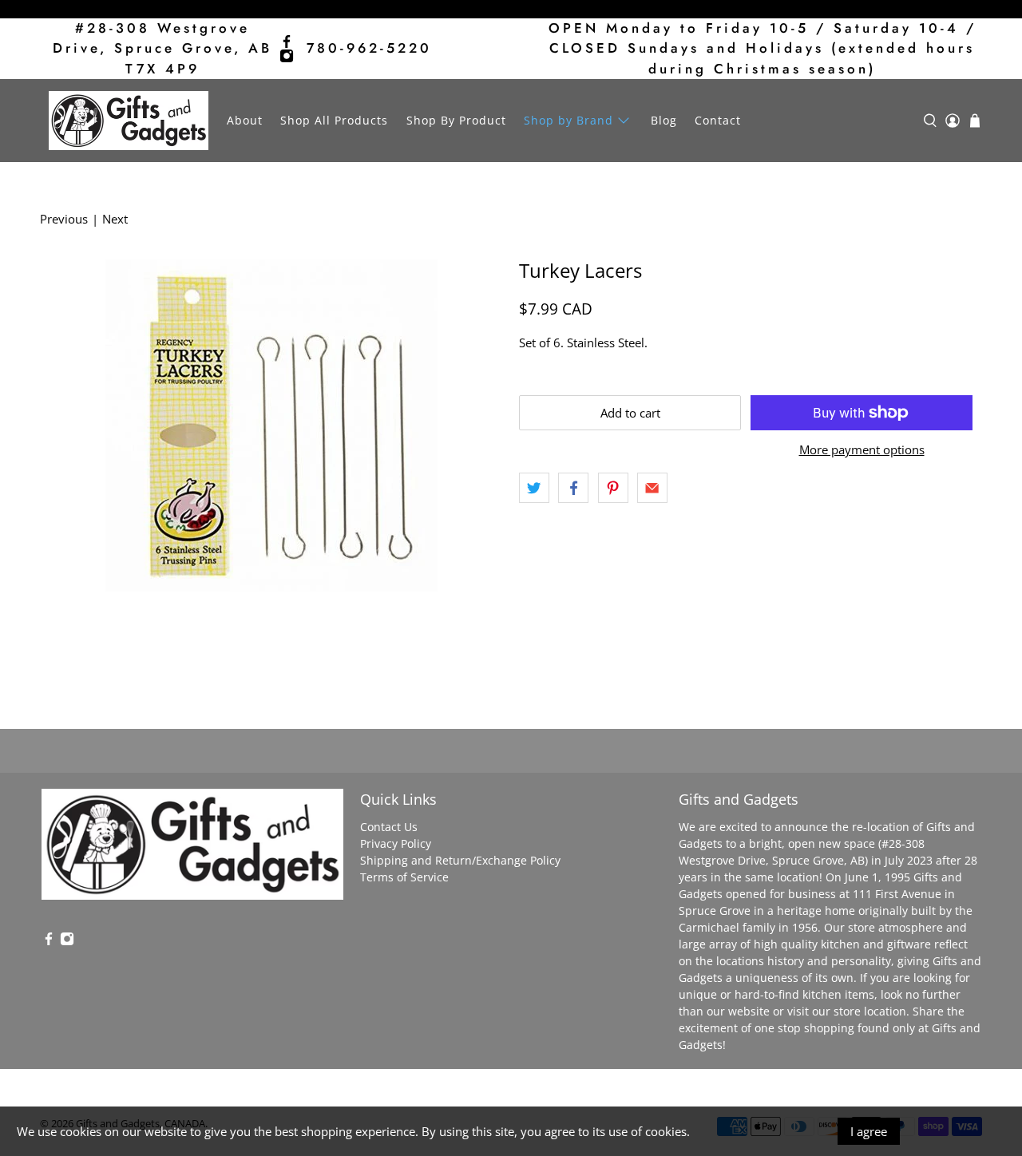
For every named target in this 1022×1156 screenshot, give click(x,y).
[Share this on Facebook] (573, 488)
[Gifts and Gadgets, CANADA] (128, 120)
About (245, 120)
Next (115, 219)
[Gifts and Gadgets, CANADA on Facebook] (286, 41)
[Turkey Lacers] (271, 425)
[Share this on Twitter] (534, 488)
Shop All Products (334, 120)
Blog (664, 120)
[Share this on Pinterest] (613, 488)
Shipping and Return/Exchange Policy (460, 860)
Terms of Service (404, 877)
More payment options (862, 449)
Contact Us (389, 826)
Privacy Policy (395, 843)
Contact (718, 120)
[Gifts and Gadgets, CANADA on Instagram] (286, 56)
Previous (64, 219)
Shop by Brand (568, 120)
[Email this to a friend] (652, 488)
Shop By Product (456, 120)
